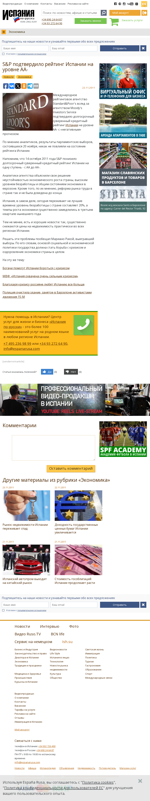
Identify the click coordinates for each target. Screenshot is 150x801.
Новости (20, 768)
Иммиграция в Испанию (28, 721)
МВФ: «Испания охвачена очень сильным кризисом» (40, 276)
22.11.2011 (60, 487)
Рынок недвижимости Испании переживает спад (25, 527)
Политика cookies (98, 782)
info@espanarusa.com (21, 348)
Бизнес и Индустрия (26, 649)
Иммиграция (92, 653)
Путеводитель (107, 768)
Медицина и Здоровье (28, 673)
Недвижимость (86, 768)
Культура (55, 673)
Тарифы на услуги (25, 709)
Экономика (17, 32)
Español (144, 2)
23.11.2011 (8, 487)
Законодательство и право (31, 653)
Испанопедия (48, 768)
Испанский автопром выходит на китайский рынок (25, 581)
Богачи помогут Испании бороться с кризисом (36, 268)
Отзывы (19, 717)
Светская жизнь (94, 649)
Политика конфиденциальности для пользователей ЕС (53, 787)
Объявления (66, 768)
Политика (91, 657)
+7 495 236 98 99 (17, 343)
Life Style (55, 653)
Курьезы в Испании (26, 681)
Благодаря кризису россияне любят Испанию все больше (44, 284)
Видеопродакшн (12, 3)
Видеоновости (58, 649)
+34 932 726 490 (46, 746)
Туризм (89, 661)
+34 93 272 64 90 (52, 23)
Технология (56, 661)
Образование (93, 669)
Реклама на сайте (78, 3)
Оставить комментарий (71, 468)
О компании (31, 3)
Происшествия (23, 677)
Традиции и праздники (28, 665)
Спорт (88, 673)
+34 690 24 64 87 (52, 19)
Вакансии (59, 3)
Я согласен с (26, 54)
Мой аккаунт (22, 729)
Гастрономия (92, 665)
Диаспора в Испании (27, 657)
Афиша (32, 768)
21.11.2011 (8, 541)
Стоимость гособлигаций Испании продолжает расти (75, 581)
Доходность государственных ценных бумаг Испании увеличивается (76, 528)
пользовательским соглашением (31, 54)
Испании (71, 125)
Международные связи (98, 677)
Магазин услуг (128, 768)
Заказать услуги (131, 20)
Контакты (46, 3)
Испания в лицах (59, 657)
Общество (56, 677)
